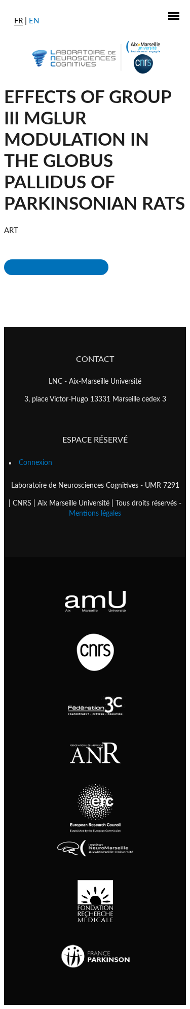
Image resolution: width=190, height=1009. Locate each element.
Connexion (35, 462)
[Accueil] (95, 57)
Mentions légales (95, 513)
